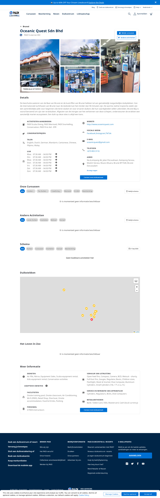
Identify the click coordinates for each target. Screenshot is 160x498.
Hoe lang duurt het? (95, 464)
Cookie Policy (84, 495)
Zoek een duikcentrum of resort (22, 442)
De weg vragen (92, 170)
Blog (93, 7)
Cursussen (31, 14)
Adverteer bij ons (74, 460)
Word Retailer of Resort (97, 469)
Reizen (56, 14)
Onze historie (45, 456)
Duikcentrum (68, 14)
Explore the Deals (96, 2)
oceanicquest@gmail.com (98, 142)
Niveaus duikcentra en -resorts (100, 451)
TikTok (108, 133)
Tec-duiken (42, 191)
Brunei (25, 26)
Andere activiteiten (128, 38)
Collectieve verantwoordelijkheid (52, 460)
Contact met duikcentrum (93, 177)
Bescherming (44, 14)
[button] (95, 311)
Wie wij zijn (44, 447)
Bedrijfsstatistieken (75, 447)
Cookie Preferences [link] (57, 489)
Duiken (30, 191)
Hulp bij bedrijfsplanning (98, 460)
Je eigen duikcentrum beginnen (100, 456)
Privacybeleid (23, 489)
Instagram (100, 133)
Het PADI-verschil (46, 451)
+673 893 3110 (93, 151)
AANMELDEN (135, 455)
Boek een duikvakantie (19, 456)
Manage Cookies (111, 494)
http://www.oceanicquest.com (100, 124)
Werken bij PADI (46, 464)
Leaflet (137, 332)
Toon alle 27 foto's (32, 89)
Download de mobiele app (20, 465)
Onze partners (73, 456)
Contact (46, 489)
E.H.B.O (77, 191)
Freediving (55, 191)
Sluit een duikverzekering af (21, 451)
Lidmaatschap (83, 14)
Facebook (91, 133)
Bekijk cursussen (128, 33)
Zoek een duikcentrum (106, 7)
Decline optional (130, 494)
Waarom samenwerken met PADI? (101, 447)
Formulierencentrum (35, 489)
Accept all (148, 494)
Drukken (71, 451)
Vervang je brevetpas (125, 7)
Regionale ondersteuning (98, 473)
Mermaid (67, 191)
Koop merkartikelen (17, 460)
